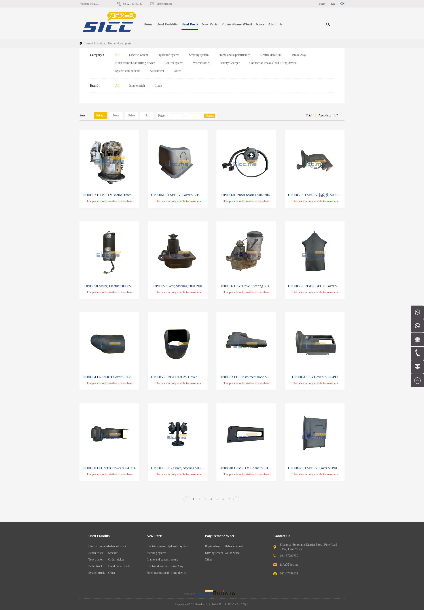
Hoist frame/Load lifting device (135, 63)
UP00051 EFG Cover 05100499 (315, 377)
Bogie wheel (212, 546)
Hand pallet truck (119, 566)
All (117, 55)
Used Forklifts (99, 536)
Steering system (199, 55)
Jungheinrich (137, 85)
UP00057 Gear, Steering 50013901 (178, 286)
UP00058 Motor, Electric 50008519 (109, 286)
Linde (158, 85)
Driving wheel (214, 553)
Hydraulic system (168, 55)
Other (177, 70)
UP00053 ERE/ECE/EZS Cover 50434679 (177, 377)
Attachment (157, 70)
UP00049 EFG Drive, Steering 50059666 (177, 468)
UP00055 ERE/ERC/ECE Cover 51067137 (314, 286)
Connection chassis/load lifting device (272, 63)
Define (210, 115)
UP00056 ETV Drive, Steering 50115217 (246, 286)
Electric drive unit (271, 55)
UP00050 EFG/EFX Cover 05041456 (109, 468)
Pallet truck (95, 566)
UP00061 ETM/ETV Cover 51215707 (177, 195)
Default (101, 115)
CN (342, 3)
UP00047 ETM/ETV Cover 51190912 (314, 468)
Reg (333, 3)
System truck (96, 572)
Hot (147, 115)
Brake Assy (299, 55)
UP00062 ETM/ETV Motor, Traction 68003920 (109, 195)
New (116, 115)
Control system (174, 63)
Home (148, 24)
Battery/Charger (230, 63)
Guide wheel (232, 553)
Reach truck (95, 553)
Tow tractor (95, 559)
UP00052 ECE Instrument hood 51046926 (246, 377)
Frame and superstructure (234, 55)
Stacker (112, 553)
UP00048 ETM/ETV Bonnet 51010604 (246, 468)
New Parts (154, 536)
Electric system (138, 55)
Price (131, 115)
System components (127, 70)
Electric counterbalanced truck (107, 546)
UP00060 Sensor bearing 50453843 (246, 195)
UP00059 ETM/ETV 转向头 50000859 (314, 195)
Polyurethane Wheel (220, 536)
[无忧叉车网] (205, 594)
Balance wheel (234, 546)
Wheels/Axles (201, 63)
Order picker (116, 559)
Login (322, 3)
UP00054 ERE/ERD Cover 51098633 (109, 377)
